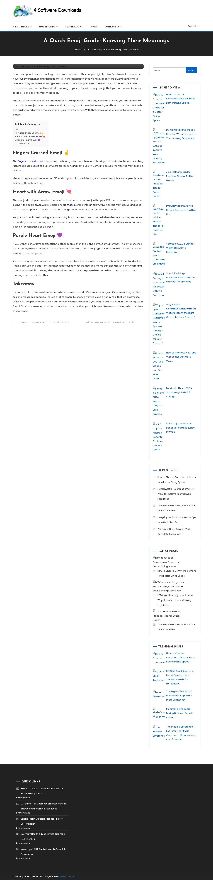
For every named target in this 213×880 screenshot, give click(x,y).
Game (94, 26)
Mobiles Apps (47, 26)
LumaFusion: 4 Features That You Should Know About (48, 322)
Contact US (112, 26)
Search (192, 26)
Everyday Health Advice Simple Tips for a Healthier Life (176, 520)
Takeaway (23, 143)
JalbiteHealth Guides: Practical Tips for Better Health (176, 508)
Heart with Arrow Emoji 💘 (31, 136)
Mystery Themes (66, 876)
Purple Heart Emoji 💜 (28, 140)
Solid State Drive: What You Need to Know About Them (114, 322)
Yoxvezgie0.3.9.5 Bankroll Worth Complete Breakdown (174, 531)
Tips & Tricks (21, 26)
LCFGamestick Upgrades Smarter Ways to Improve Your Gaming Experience (175, 493)
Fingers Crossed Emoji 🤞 (30, 133)
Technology (73, 26)
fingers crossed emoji (30, 161)
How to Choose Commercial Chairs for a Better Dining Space (176, 480)
